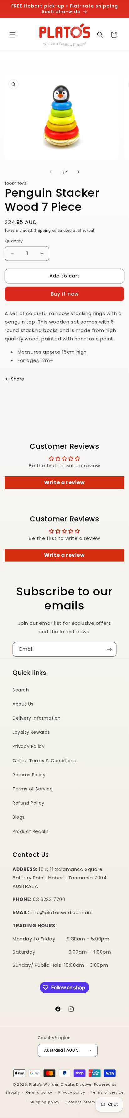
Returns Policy (29, 775)
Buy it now (65, 294)
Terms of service (107, 1092)
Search (21, 690)
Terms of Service (33, 789)
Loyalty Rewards (31, 732)
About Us (23, 704)
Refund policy (39, 1092)
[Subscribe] (109, 649)
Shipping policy (45, 1102)
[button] (12, 35)
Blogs (19, 817)
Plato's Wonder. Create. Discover (61, 1084)
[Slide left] (51, 172)
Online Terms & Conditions (44, 761)
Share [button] (17, 379)
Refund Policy (28, 803)
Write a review (64, 482)
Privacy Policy (28, 746)
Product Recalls (31, 831)
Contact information (85, 1102)
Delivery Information (37, 718)
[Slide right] (78, 172)
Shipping (42, 230)
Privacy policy (71, 1092)
